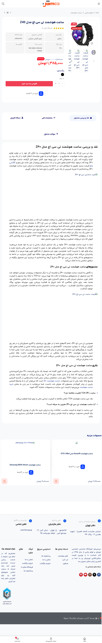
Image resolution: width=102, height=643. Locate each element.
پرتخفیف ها (46, 556)
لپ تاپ (65, 560)
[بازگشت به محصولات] (7, 12)
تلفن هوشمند (63, 556)
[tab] (83, 118)
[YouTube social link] (85, 575)
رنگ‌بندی (60, 70)
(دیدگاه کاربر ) (47, 28)
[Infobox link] (85, 523)
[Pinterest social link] (81, 575)
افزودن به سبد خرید (29, 83)
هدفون (65, 563)
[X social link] (94, 575)
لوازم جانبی (89, 13)
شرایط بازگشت (45, 563)
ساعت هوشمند (76, 13)
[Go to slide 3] (82, 45)
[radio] (62, 74)
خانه (97, 13)
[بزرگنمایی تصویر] (92, 43)
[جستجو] (3, 3)
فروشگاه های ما (27, 567)
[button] (93, 34)
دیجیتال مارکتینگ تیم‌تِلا (73, 618)
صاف (60, 79)
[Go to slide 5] (77, 45)
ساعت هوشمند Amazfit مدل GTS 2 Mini (77, 453)
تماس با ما (47, 560)
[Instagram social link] (90, 575)
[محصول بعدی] (4, 12)
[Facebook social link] (99, 575)
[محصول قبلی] (10, 12)
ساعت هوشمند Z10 (52, 381)
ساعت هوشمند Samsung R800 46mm (25, 465)
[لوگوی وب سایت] (51, 3)
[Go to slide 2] (85, 45)
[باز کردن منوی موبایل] (98, 3)
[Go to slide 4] (80, 45)
